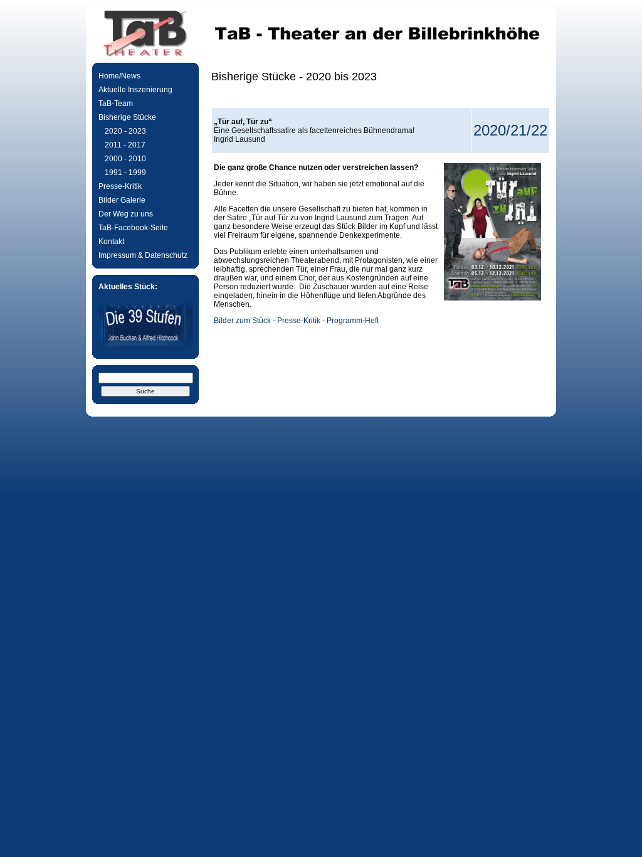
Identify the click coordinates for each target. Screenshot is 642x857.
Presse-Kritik (120, 186)
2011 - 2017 (125, 145)
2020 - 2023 (125, 131)
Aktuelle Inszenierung (135, 89)
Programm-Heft (353, 320)
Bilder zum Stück (242, 320)
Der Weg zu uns (125, 214)
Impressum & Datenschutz (142, 255)
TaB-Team (115, 103)
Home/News (119, 76)
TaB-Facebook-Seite (133, 227)
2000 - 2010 (125, 158)
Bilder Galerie (121, 200)
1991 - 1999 (125, 172)
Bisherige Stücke (127, 117)
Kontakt (111, 241)
